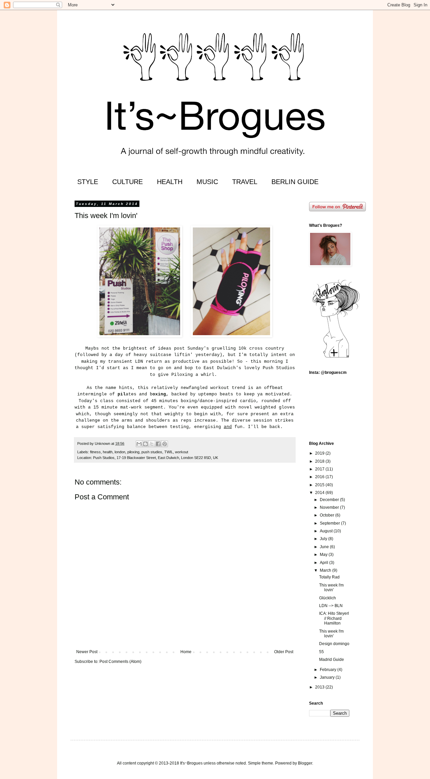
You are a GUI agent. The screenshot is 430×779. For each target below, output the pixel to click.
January (328, 677)
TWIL (168, 452)
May (324, 554)
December (330, 499)
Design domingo (334, 643)
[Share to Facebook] (158, 443)
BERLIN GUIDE (294, 181)
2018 (320, 461)
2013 (320, 687)
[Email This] (139, 443)
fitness (95, 452)
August (327, 531)
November (330, 507)
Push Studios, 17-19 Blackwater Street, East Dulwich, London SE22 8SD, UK (155, 458)
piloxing (133, 452)
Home (185, 651)
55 (321, 651)
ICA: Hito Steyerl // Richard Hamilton (334, 618)
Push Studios (279, 367)
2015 (320, 485)
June (325, 546)
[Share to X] (151, 443)
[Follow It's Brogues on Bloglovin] (336, 357)
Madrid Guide (331, 659)
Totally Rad (329, 577)
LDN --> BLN (331, 605)
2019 (320, 453)
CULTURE (127, 181)
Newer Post (86, 651)
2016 (320, 476)
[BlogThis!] (145, 443)
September (330, 523)
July (324, 538)
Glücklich (327, 598)
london (120, 452)
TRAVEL (244, 181)
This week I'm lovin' (331, 587)
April (324, 562)
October (327, 515)
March (326, 570)
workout (181, 452)
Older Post (283, 651)
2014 (320, 492)
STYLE (87, 181)
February (328, 669)
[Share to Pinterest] (164, 443)
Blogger (305, 763)
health (108, 452)
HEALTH (169, 181)
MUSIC (207, 181)
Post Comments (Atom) (120, 661)
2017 (320, 469)
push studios (151, 452)
